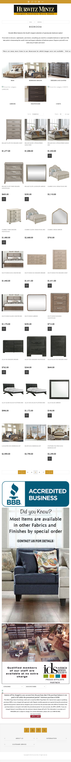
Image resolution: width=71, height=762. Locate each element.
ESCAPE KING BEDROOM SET (33, 446)
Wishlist (35, 1)
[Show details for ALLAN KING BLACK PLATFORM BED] (35, 389)
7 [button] (43, 472)
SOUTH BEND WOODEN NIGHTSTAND (55, 317)
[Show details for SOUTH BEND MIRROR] (35, 303)
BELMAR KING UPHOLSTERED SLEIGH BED (58, 144)
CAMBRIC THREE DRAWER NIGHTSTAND (9, 230)
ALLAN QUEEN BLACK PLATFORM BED (12, 403)
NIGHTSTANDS (35, 104)
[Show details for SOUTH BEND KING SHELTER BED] (12, 259)
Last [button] (51, 472)
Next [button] (47, 472)
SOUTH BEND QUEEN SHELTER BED (12, 316)
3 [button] (27, 472)
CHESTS (58, 104)
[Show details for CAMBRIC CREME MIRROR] (58, 216)
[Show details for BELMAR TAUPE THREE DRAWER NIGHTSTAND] (12, 173)
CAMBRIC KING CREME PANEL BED (57, 186)
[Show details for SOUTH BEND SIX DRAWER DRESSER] (35, 259)
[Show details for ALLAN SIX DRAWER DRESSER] (12, 346)
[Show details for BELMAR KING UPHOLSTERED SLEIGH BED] (58, 129)
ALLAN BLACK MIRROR (54, 403)
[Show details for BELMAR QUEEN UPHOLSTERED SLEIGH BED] (35, 129)
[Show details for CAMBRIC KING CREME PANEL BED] (58, 173)
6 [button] (39, 472)
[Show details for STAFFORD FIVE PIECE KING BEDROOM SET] (58, 432)
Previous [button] (24, 472)
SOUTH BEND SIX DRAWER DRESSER (35, 273)
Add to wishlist (50, 156)
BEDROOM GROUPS (35, 80)
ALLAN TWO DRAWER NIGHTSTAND (35, 359)
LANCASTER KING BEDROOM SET (11, 446)
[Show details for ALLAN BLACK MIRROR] (58, 389)
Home (30, 22)
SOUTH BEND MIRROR (31, 316)
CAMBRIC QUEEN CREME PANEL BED (35, 230)
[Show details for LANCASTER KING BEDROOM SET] (12, 432)
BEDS (12, 80)
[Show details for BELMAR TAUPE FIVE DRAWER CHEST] (12, 129)
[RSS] (44, 730)
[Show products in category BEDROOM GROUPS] (35, 70)
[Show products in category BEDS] (12, 70)
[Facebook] (26, 730)
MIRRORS (13, 104)
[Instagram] (38, 730)
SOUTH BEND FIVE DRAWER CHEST (58, 273)
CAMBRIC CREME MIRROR (55, 230)
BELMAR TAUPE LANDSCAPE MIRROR (35, 186)
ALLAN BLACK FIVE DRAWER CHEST (57, 359)
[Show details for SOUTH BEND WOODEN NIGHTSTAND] (58, 303)
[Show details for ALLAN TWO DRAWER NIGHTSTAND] (35, 346)
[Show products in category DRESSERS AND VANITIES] (58, 70)
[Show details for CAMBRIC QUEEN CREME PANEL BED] (35, 216)
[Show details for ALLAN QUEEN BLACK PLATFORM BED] (12, 389)
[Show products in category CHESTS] (58, 94)
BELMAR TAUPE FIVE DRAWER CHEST (12, 143)
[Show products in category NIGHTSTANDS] (35, 94)
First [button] (20, 472)
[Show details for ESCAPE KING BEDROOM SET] (35, 432)
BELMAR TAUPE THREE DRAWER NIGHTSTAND (11, 187)
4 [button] (31, 472)
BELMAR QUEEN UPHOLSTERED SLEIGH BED (34, 144)
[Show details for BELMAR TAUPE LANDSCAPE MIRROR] (35, 173)
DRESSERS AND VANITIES (58, 80)
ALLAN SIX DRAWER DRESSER (10, 359)
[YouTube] (32, 730)
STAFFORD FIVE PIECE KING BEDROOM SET (55, 447)
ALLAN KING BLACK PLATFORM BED (35, 403)
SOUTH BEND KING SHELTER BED (11, 273)
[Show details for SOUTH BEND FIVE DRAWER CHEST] (58, 259)
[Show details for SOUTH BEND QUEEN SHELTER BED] (12, 303)
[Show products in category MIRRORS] (12, 94)
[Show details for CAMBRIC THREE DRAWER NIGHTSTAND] (12, 216)
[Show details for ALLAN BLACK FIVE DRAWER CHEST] (58, 346)
